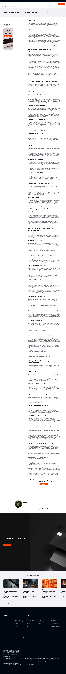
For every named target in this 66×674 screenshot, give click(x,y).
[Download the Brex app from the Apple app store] (20, 637)
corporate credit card (31, 457)
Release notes (17, 627)
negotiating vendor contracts (33, 375)
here (50, 658)
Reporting (28, 623)
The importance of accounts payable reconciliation (7, 25)
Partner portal (41, 621)
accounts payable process (51, 223)
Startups (16, 626)
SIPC (14, 654)
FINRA (12, 654)
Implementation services (55, 626)
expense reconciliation (46, 108)
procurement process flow (46, 387)
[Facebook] (3, 637)
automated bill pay (33, 455)
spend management (42, 457)
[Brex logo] (5, 615)
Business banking (18, 618)
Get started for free (8, 36)
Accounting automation (19, 621)
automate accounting (55, 468)
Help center (53, 618)
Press (40, 623)
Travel (16, 624)
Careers (40, 618)
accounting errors (31, 398)
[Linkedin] (9, 637)
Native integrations (30, 620)
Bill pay (16, 623)
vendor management (40, 287)
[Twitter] (11, 637)
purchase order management (45, 269)
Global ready (29, 618)
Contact (40, 620)
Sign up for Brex (50, 473)
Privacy (52, 629)
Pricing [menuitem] (31, 3)
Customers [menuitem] (26, 3)
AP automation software (41, 454)
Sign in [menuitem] (49, 3)
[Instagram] (7, 637)
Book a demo (44, 484)
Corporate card (18, 617)
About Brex (41, 617)
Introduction (5, 22)
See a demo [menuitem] (54, 3)
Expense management (19, 620)
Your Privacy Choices (54, 631)
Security (40, 624)
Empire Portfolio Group (49, 356)
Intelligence (29, 617)
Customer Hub (53, 617)
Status (52, 624)
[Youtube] (5, 637)
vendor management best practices (51, 142)
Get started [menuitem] (61, 3)
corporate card (34, 399)
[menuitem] (3, 3)
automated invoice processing (51, 259)
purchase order (49, 123)
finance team (44, 69)
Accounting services (54, 623)
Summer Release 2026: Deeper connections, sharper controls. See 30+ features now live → (33, 1)
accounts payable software (42, 187)
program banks (35, 655)
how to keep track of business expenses (38, 162)
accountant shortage (52, 326)
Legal (52, 627)
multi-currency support (46, 286)
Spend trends (53, 621)
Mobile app (29, 624)
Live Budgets (29, 621)
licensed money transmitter (25, 664)
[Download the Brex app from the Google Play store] (25, 637)
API (27, 626)
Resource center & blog (55, 620)
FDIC (36, 653)
